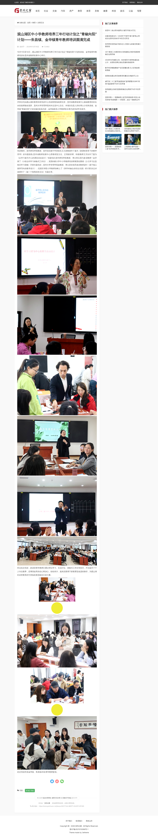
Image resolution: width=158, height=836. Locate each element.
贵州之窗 (47, 803)
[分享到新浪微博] (57, 781)
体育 (88, 11)
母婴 (139, 11)
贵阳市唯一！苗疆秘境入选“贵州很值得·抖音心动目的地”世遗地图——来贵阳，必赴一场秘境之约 (122, 98)
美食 (97, 11)
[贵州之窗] (22, 11)
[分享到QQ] (52, 781)
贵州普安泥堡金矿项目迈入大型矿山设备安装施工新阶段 (123, 45)
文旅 (55, 11)
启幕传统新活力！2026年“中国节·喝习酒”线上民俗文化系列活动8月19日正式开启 (123, 37)
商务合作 (140, 2)
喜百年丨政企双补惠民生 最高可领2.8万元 (122, 30)
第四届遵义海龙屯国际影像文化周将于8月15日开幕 (122, 90)
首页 (38, 11)
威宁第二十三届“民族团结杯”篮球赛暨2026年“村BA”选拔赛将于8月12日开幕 (122, 82)
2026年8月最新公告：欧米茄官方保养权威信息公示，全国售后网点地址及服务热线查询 (122, 61)
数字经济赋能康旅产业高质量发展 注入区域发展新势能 (122, 69)
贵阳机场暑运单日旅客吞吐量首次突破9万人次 (123, 76)
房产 (71, 11)
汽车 (63, 11)
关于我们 (125, 2)
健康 (105, 11)
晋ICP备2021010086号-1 (79, 829)
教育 (80, 11)
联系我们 (132, 2)
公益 (131, 11)
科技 (114, 11)
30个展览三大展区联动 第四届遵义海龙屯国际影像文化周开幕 (123, 53)
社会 (46, 11)
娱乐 (122, 11)
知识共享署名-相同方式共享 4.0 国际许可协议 (57, 798)
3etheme (85, 832)
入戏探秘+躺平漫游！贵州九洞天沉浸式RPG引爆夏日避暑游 (132, 148)
